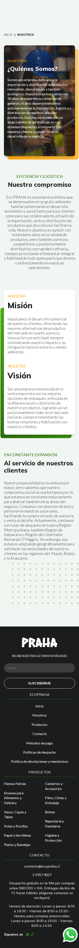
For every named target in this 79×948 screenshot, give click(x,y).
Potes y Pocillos (16, 826)
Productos (39, 724)
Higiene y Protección (53, 837)
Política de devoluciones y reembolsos (39, 761)
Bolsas (50, 812)
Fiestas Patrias (15, 783)
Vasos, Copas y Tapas (15, 814)
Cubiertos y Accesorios (54, 785)
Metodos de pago (39, 743)
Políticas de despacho (39, 752)
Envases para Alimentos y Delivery (13, 798)
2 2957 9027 (42, 875)
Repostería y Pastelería (54, 823)
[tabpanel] (39, 100)
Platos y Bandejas (17, 844)
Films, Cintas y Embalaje (55, 800)
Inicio (8, 34)
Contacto (39, 734)
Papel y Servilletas (17, 835)
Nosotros (39, 715)
